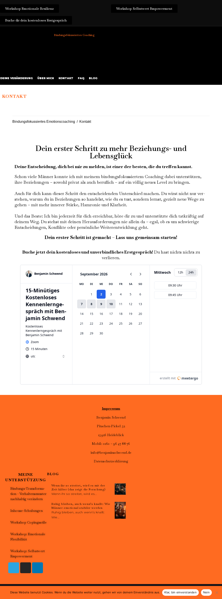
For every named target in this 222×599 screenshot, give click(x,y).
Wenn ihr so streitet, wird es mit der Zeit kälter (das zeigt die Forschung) (78, 487)
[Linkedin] (37, 567)
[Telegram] (13, 567)
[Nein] (216, 592)
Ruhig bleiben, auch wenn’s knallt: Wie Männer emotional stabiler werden (80, 506)
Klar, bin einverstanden (180, 592)
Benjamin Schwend (111, 417)
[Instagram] (25, 567)
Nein (206, 592)
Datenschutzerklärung (111, 461)
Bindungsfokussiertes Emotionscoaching (43, 121)
